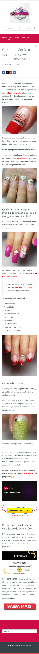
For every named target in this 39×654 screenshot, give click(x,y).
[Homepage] (20, 13)
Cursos (17, 64)
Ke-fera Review (11, 645)
